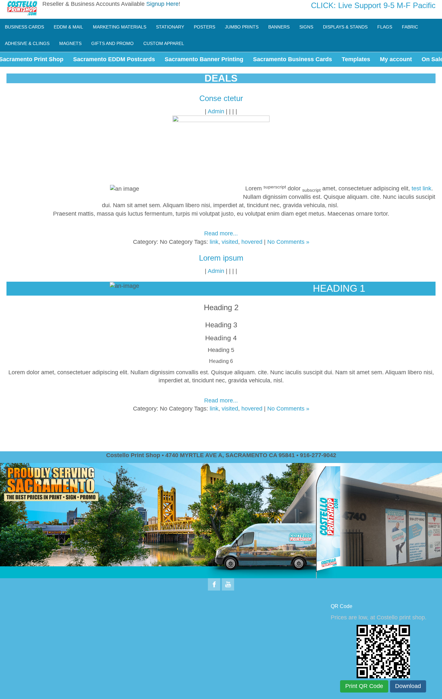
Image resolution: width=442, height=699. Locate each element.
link (214, 242)
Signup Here (162, 4)
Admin (216, 111)
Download (408, 686)
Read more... (221, 233)
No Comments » (288, 242)
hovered (251, 242)
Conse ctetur (221, 98)
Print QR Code (364, 686)
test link (421, 188)
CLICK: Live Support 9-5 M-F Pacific (373, 5)
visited (230, 242)
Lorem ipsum (221, 258)
